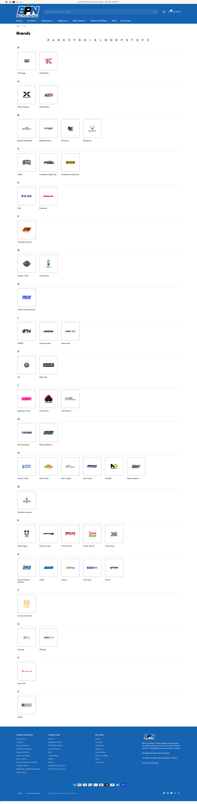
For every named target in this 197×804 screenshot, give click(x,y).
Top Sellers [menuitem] (31, 20)
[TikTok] (17, 2)
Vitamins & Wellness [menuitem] (98, 20)
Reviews (51, 759)
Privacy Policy (20, 739)
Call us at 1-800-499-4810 (150, 763)
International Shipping (23, 755)
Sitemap (51, 762)
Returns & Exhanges (22, 745)
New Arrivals (99, 762)
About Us (51, 739)
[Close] (0, 803)
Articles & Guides (54, 749)
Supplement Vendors (55, 742)
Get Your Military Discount (56, 769)
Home (18, 26)
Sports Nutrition (100, 752)
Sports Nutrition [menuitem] (79, 20)
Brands (97, 739)
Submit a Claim (21, 772)
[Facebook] (6, 2)
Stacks (97, 759)
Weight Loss (99, 749)
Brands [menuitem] (19, 20)
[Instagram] (10, 2)
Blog (49, 752)
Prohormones (99, 745)
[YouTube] (14, 2)
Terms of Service (21, 759)
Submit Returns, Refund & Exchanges (28, 769)
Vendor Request (53, 755)
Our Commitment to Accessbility (26, 762)
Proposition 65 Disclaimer (56, 765)
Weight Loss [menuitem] (62, 20)
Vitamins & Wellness (101, 755)
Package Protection (22, 765)
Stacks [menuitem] (114, 20)
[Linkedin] (21, 2)
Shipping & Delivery (22, 752)
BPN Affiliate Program (55, 745)
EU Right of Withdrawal (23, 749)
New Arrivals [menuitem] (125, 20)
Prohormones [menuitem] (47, 20)
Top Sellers (98, 742)
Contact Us (19, 742)
